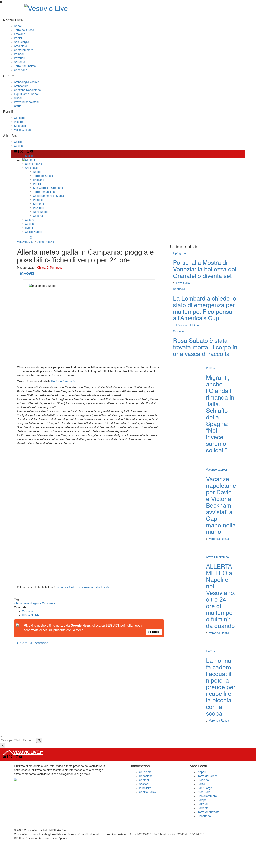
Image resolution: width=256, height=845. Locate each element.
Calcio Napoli (33, 232)
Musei (18, 98)
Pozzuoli (19, 58)
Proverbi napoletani (26, 102)
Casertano (20, 70)
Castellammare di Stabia (48, 196)
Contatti (30, 160)
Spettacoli (20, 126)
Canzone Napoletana (27, 90)
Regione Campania (63, 381)
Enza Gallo (183, 283)
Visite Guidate (23, 130)
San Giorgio (21, 42)
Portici (18, 38)
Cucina (18, 146)
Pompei (19, 54)
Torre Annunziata (25, 66)
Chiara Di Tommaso (49, 267)
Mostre (18, 122)
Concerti (19, 118)
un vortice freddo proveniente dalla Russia (82, 587)
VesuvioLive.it (25, 242)
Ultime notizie (33, 164)
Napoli (18, 26)
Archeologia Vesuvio (27, 82)
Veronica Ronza (219, 539)
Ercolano (19, 34)
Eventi (29, 228)
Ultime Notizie (45, 242)
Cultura (29, 220)
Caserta (38, 216)
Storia (17, 106)
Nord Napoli (40, 212)
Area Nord (20, 46)
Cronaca (27, 611)
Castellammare (23, 50)
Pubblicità (145, 788)
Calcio (18, 142)
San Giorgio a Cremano (48, 188)
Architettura (21, 86)
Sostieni (30, 156)
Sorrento (19, 62)
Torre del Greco (24, 30)
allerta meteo (22, 603)
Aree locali (31, 168)
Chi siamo (145, 772)
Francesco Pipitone (188, 325)
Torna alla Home (89, 657)
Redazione (146, 776)
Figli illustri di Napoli (26, 94)
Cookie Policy (147, 792)
